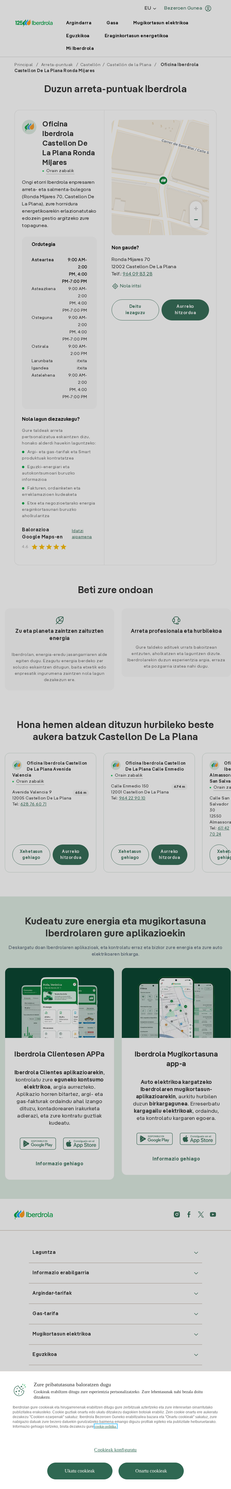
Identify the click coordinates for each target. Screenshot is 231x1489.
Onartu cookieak (151, 1470)
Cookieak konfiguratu (115, 1449)
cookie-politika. (106, 1426)
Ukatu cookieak (80, 1470)
